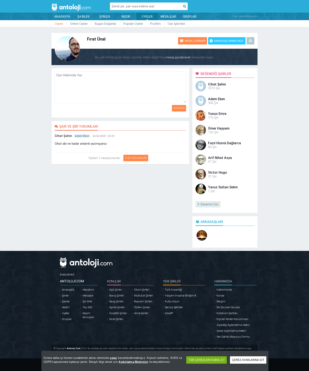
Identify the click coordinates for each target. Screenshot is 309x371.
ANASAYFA (62, 16)
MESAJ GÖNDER (195, 40)
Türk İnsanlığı (173, 289)
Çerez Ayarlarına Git (248, 360)
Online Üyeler (79, 24)
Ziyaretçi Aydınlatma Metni (233, 324)
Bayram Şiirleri (143, 301)
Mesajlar (88, 295)
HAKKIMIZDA (223, 281)
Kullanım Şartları (227, 313)
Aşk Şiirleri (115, 289)
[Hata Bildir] (67, 274)
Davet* (169, 313)
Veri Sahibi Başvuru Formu (233, 336)
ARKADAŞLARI (212, 222)
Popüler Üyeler (133, 24)
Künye (220, 295)
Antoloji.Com (74, 348)
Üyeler (59, 24)
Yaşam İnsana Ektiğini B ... (182, 295)
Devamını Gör (209, 204)
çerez (113, 357)
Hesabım (88, 289)
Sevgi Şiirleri (116, 301)
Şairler (66, 301)
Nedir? (66, 307)
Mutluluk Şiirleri (143, 295)
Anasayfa (68, 289)
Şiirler (65, 295)
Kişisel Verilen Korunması (232, 319)
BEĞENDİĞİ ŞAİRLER (216, 74)
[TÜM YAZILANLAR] (122, 157)
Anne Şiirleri (141, 313)
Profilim (155, 24)
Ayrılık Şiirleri (117, 307)
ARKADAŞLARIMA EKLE (228, 40)
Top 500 (87, 307)
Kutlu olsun (172, 301)
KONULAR (114, 281)
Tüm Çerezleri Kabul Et (206, 360)
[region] (154, 361)
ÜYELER (147, 16)
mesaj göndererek (178, 57)
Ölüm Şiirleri (141, 289)
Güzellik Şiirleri (118, 313)
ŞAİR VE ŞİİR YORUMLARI (78, 126)
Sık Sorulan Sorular (228, 307)
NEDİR (125, 16)
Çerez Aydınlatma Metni (231, 330)
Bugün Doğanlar (105, 24)
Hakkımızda (224, 289)
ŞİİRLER (104, 16)
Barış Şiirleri (116, 295)
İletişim (221, 301)
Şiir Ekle (87, 301)
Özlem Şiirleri (142, 307)
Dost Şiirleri (116, 319)
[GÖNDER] (186, 73)
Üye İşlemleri (176, 24)
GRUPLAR (190, 16)
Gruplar (67, 319)
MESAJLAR (168, 16)
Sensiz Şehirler (174, 307)
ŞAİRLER (83, 16)
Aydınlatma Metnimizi (133, 361)
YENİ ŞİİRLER (172, 281)
